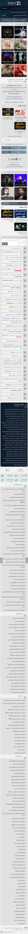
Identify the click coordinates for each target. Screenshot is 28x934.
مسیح (18, 456)
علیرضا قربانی (16, 440)
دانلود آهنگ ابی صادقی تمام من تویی (17, 624)
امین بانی (19, 414)
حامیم (9, 418)
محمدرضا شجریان (22, 451)
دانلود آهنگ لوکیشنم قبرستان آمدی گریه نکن (15, 602)
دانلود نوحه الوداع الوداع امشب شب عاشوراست (15, 728)
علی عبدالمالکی (23, 438)
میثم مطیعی (8, 460)
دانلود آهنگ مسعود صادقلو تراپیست (17, 497)
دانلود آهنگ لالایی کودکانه (19, 831)
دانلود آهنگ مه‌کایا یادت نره (19, 538)
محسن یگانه (23, 449)
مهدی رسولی (17, 458)
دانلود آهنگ (18, 85)
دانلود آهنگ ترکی (21, 849)
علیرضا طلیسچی (23, 440)
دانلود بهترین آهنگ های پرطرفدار (18, 825)
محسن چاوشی (15, 447)
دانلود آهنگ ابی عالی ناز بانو (19, 579)
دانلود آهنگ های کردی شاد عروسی (17, 523)
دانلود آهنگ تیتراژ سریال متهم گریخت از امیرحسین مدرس (14, 606)
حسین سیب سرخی (15, 420)
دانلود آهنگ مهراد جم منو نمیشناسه (17, 689)
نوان (14, 462)
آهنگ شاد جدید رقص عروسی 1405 (17, 655)
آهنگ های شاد (14, 203)
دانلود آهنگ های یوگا (20, 905)
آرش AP (24, 409)
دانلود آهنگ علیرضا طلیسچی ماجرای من (16, 640)
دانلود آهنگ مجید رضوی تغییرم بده (17, 671)
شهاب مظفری (5, 431)
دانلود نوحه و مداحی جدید (19, 843)
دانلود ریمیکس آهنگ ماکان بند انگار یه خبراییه (15, 795)
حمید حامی (8, 420)
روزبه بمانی (5, 425)
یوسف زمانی (18, 465)
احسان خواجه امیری (8, 409)
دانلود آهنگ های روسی (20, 889)
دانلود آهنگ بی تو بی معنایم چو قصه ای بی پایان (14, 610)
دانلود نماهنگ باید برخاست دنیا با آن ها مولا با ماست (13, 703)
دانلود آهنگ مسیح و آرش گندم (18, 692)
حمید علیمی (17, 423)
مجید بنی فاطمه (18, 445)
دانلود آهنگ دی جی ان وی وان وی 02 (17, 633)
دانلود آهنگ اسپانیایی (20, 892)
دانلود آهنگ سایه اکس (20, 544)
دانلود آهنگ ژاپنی (21, 896)
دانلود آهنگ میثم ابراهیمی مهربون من (17, 649)
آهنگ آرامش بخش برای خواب (19, 868)
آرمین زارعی (20, 409)
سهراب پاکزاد (12, 427)
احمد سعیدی (17, 411)
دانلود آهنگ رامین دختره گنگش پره (15, 80)
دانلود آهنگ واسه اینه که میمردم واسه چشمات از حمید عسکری (13, 490)
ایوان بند (6, 414)
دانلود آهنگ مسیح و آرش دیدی (18, 637)
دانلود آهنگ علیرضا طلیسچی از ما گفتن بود (16, 658)
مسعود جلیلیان (9, 454)
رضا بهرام (24, 425)
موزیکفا (21, 470)
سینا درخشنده (23, 431)
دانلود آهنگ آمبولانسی (20, 917)
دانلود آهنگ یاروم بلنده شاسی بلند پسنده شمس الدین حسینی (13, 814)
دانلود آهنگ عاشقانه (20, 840)
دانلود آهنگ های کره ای (20, 899)
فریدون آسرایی (23, 442)
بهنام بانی (11, 416)
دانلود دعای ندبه (21, 750)
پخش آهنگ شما (7, 20)
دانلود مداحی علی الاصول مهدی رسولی (17, 725)
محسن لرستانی (8, 447)
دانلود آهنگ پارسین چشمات (19, 798)
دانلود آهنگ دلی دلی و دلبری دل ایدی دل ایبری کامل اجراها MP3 (14, 501)
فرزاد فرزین (7, 440)
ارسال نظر (5, 244)
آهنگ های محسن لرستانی (19, 920)
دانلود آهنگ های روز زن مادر (19, 862)
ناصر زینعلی (18, 462)
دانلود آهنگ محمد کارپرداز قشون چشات (16, 576)
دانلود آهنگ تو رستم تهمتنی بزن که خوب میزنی (15, 667)
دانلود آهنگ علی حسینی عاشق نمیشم (17, 767)
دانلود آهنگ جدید (21, 837)
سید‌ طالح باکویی (23, 429)
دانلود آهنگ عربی (21, 886)
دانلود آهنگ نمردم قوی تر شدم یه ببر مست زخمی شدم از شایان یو (13, 566)
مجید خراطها (12, 445)
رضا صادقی (15, 425)
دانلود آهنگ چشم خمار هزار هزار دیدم (17, 511)
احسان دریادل (23, 411)
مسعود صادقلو (23, 456)
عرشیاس (7, 434)
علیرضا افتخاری (6, 438)
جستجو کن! (4, 8)
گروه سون (12, 442)
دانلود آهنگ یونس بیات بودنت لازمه (17, 652)
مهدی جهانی (23, 458)
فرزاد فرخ (11, 440)
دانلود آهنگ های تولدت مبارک (18, 661)
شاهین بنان (11, 431)
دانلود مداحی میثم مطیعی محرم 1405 (17, 716)
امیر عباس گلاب (8, 411)
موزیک (12, 89)
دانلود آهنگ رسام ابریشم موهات (18, 818)
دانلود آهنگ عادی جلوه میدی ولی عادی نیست (15, 520)
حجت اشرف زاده (23, 420)
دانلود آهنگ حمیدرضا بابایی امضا (18, 779)
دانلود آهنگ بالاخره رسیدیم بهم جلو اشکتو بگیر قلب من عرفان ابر (13, 593)
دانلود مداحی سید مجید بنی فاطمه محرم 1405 (15, 713)
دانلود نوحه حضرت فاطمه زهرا (18, 731)
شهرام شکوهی (23, 434)
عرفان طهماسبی (23, 436)
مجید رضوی (6, 445)
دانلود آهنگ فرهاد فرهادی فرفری (18, 776)
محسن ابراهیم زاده (22, 447)
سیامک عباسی (6, 427)
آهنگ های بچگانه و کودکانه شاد (18, 865)
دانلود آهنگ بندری (21, 883)
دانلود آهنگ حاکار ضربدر (20, 630)
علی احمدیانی (16, 436)
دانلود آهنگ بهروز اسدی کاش (19, 801)
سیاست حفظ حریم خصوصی (9, 932)
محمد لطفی (5, 449)
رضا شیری (20, 425)
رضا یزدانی (10, 425)
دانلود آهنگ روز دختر (20, 852)
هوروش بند (4, 462)
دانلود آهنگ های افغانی (20, 871)
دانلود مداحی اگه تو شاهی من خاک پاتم (16, 792)
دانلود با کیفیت (13, 148)
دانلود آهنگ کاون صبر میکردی (18, 807)
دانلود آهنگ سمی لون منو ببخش (18, 551)
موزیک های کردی (21, 880)
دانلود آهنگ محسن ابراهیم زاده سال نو (17, 810)
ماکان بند (24, 445)
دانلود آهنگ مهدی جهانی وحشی (18, 782)
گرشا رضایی (17, 442)
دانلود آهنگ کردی (21, 923)
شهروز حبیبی (12, 434)
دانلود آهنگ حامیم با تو (20, 621)
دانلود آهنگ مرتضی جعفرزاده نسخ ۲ (17, 582)
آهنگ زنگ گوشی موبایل (20, 855)
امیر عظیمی (24, 414)
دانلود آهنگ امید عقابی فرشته (19, 643)
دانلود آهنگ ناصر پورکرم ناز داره (18, 821)
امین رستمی (14, 414)
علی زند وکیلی (4, 436)
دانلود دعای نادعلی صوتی (19, 747)
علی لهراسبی (17, 438)
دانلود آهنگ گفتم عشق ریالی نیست (17, 589)
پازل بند (6, 416)
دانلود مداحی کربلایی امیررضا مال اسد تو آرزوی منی (14, 700)
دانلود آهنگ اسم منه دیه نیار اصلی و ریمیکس (15, 526)
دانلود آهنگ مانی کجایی (20, 773)
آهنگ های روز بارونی (20, 908)
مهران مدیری (13, 460)
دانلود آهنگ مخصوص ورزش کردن (17, 874)
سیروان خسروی (16, 429)
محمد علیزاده (11, 449)
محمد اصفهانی (17, 449)
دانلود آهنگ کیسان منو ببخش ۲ (18, 785)
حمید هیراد (12, 423)
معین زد (14, 456)
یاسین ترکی (24, 465)
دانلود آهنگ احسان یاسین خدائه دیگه (17, 573)
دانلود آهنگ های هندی (20, 914)
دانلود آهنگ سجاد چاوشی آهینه (18, 541)
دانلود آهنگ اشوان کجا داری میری (18, 770)
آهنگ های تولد (5, 203)
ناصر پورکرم (24, 462)
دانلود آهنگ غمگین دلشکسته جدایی (17, 877)
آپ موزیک (14, 3)
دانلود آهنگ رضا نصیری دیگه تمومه (17, 570)
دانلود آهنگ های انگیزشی (19, 911)
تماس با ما (15, 20)
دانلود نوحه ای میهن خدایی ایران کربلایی (16, 680)
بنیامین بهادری (16, 416)
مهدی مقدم (12, 458)
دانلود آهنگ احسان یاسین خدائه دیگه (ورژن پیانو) (14, 532)
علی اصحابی (10, 436)
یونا (14, 465)
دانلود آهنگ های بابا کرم (20, 508)
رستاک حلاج (4, 423)
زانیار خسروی (23, 427)
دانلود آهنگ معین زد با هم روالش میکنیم (16, 664)
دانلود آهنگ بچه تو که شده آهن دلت (17, 535)
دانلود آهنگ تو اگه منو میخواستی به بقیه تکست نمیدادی (15, 516)
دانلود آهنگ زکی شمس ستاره (19, 618)
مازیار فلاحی (7, 442)
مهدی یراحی (23, 460)
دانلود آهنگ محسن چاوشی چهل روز (17, 646)
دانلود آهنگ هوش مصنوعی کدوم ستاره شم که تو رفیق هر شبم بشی (13, 598)
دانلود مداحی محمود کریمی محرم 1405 (16, 709)
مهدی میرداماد (6, 458)
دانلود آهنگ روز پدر (21, 846)
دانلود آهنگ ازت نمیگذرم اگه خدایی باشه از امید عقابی (13, 559)
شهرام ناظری (17, 434)
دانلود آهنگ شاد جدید (20, 834)
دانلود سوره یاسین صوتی (19, 740)
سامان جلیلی (17, 427)
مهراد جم (18, 460)
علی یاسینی (12, 438)
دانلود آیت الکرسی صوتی (20, 734)
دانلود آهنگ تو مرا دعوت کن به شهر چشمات (15, 547)
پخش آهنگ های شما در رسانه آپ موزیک (20, 15)
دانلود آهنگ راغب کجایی (20, 789)
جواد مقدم (24, 418)
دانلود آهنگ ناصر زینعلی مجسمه (18, 683)
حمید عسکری (23, 423)
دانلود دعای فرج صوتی (20, 743)
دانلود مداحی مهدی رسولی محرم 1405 (17, 719)
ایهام (10, 414)
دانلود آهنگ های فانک (20, 859)
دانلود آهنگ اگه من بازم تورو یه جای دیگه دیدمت (14, 505)
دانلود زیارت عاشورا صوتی (19, 737)
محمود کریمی (9, 451)
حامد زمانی (19, 418)
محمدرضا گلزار (15, 451)
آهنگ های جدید (23, 203)
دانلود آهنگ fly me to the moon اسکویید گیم (15, 804)
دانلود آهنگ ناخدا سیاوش (19, 494)
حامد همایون (13, 418)
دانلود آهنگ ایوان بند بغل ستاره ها (17, 585)
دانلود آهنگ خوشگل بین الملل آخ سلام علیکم (15, 562)
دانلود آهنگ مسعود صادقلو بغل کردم (17, 761)
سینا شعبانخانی (17, 431)
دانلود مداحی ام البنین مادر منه (18, 722)
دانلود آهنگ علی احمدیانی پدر (18, 764)
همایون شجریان (10, 462)
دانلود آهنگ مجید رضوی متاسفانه (18, 686)
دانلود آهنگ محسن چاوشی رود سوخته (17, 627)
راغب (8, 423)
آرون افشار (15, 409)
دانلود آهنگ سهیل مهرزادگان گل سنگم (17, 674)
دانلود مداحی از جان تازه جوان (18, 706)
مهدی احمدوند (9, 456)
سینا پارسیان (9, 429)
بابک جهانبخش (23, 416)
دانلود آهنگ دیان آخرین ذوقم (18, 529)
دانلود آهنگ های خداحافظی (19, 902)
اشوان (12, 411)
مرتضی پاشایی (23, 454)
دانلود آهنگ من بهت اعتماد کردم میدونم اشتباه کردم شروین (14, 555)
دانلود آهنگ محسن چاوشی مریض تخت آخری (15, 677)
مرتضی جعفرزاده (16, 454)
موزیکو (7, 470)
